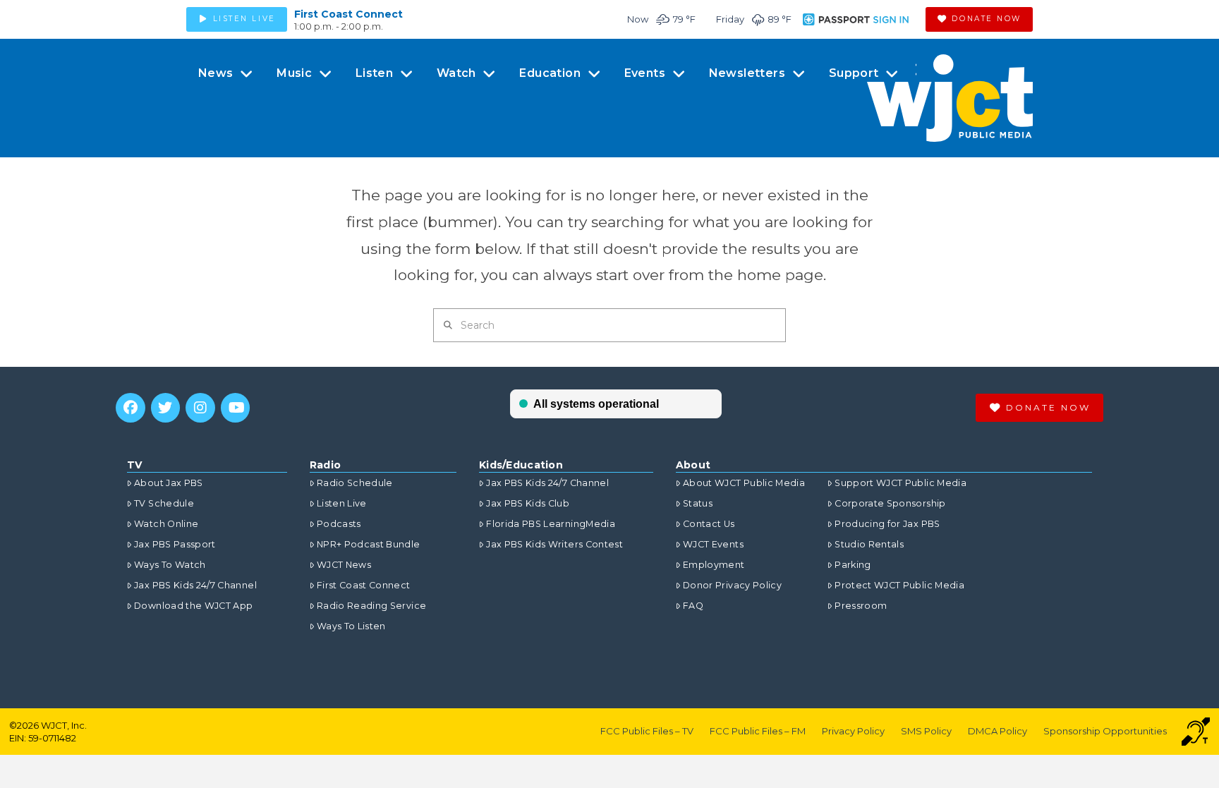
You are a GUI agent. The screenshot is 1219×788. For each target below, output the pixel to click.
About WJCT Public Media (744, 483)
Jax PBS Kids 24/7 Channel (195, 585)
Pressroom (861, 605)
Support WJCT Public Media (900, 483)
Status (697, 503)
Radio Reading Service (371, 605)
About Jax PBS (168, 483)
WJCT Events (713, 544)
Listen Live (342, 503)
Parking (853, 564)
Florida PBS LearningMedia (550, 524)
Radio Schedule (355, 483)
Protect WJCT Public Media (899, 585)
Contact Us (709, 524)
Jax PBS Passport (175, 544)
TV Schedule (164, 503)
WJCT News (344, 564)
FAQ (693, 605)
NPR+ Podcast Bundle (368, 544)
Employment (714, 564)
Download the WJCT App (193, 605)
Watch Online (166, 524)
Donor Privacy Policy (732, 585)
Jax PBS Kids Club (527, 503)
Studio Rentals (869, 544)
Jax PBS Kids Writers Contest (554, 544)
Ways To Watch (170, 564)
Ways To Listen (351, 626)
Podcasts (339, 524)
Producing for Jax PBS (887, 524)
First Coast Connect (348, 14)
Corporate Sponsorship (890, 503)
